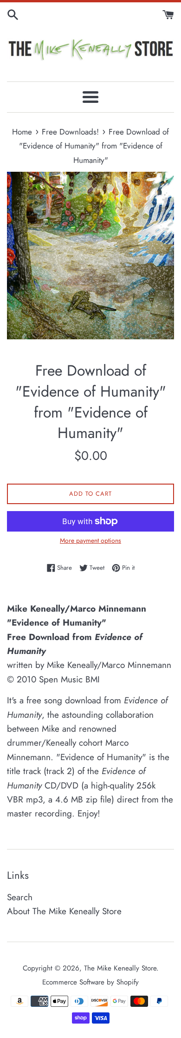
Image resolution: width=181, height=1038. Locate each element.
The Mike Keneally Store (120, 968)
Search (19, 897)
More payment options (90, 540)
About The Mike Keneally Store (64, 911)
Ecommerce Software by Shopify (90, 982)
